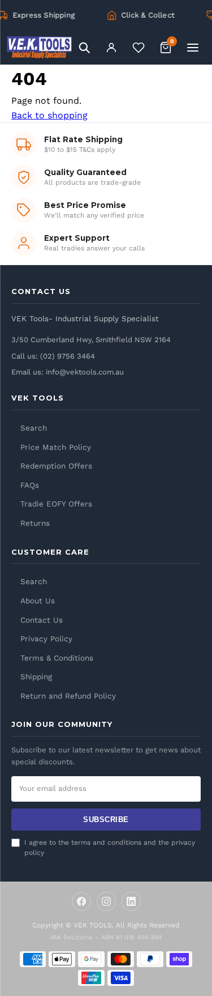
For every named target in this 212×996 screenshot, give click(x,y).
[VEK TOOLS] (39, 47)
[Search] (84, 47)
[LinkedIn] (131, 901)
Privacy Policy (46, 638)
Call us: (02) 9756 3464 (53, 356)
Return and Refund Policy (68, 695)
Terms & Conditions (56, 657)
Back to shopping (49, 115)
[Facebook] (81, 901)
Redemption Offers (56, 465)
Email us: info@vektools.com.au (67, 372)
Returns (35, 522)
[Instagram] (106, 901)
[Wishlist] (138, 47)
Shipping (36, 676)
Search (33, 427)
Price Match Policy (55, 447)
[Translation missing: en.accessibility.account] (111, 47)
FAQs (29, 485)
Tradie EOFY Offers (56, 503)
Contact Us (41, 619)
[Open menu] (192, 47)
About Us (37, 600)
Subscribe (106, 819)
